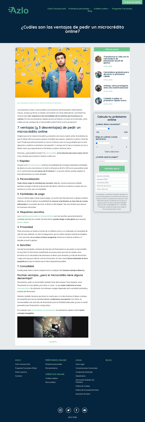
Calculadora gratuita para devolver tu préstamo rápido (116, 74)
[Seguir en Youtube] (84, 410)
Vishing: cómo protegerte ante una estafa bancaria (115, 86)
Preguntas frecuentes (122, 9)
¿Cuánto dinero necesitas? (108, 124)
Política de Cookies (83, 386)
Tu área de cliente (132, 2)
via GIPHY (53, 342)
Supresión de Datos (83, 394)
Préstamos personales (78, 9)
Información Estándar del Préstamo (85, 381)
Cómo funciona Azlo (56, 9)
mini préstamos (34, 165)
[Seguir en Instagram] (60, 410)
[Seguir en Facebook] (76, 410)
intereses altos (23, 288)
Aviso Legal (80, 364)
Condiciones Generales (84, 372)
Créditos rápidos (51, 378)
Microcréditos (50, 382)
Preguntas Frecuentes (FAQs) (26, 368)
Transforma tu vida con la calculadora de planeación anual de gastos (116, 59)
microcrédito (51, 153)
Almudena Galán (26, 103)
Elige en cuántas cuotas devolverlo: (106, 138)
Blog (90, 11)
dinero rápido (23, 222)
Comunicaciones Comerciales (86, 368)
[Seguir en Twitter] (68, 410)
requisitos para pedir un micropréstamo (37, 216)
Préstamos (57, 103)
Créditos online (101, 9)
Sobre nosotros (21, 372)
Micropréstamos (51, 368)
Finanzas (48, 103)
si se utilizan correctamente (43, 310)
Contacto (18, 376)
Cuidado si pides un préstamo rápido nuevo (114, 99)
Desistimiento (81, 376)
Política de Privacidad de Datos (87, 390)
